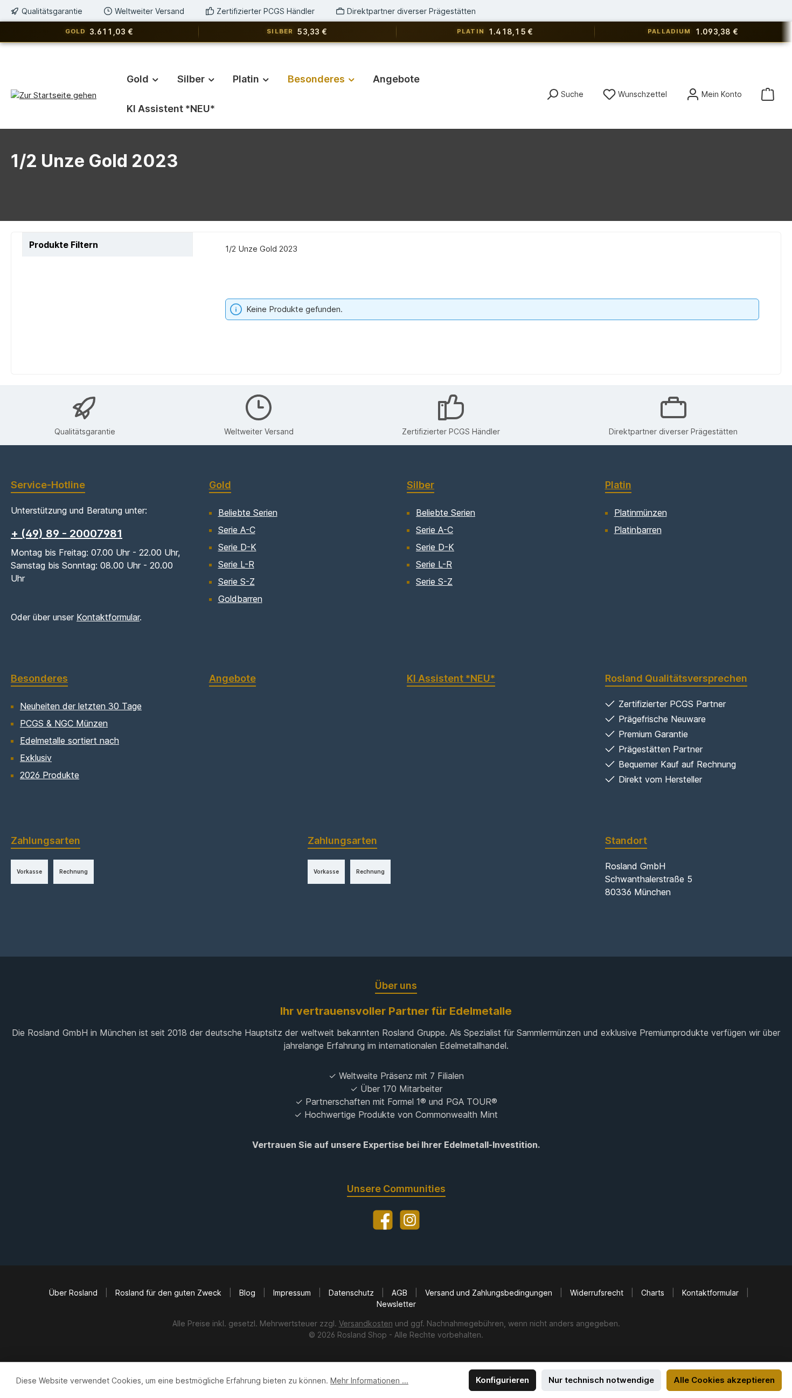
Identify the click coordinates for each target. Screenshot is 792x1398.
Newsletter (396, 1304)
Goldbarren (240, 598)
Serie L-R (236, 564)
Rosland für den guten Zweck (169, 1292)
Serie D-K (237, 547)
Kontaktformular (108, 617)
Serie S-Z (236, 581)
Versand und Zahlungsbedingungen (489, 1292)
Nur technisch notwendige (601, 1380)
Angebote (232, 678)
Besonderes (39, 678)
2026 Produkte (49, 775)
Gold (220, 484)
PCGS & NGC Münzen (64, 723)
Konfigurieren (502, 1380)
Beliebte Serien (247, 512)
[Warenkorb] (767, 94)
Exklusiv (36, 757)
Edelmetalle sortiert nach (69, 740)
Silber (420, 484)
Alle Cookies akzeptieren (724, 1380)
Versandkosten (366, 1323)
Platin (618, 484)
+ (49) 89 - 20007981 (66, 533)
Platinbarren (638, 529)
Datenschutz (352, 1292)
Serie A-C (236, 529)
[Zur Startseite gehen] (53, 95)
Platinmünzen (640, 512)
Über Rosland (74, 1292)
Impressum (293, 1292)
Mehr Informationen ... (369, 1380)
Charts (653, 1292)
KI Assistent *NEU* (451, 678)
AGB (400, 1292)
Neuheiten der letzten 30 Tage (81, 706)
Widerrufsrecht (598, 1292)
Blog (248, 1292)
